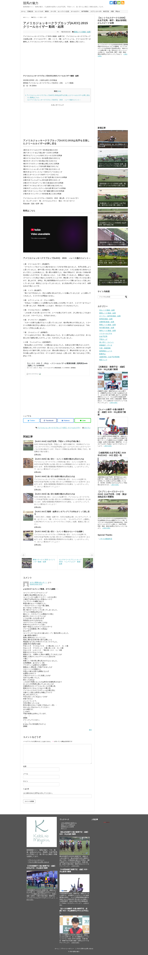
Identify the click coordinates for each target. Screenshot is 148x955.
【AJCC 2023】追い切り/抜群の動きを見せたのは (54, 494)
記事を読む (37, 454)
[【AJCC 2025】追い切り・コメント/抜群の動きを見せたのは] (28, 463)
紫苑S (47, 11)
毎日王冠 (106, 11)
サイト (25, 781)
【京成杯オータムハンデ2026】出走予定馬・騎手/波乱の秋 (112, 224)
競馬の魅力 (30, 3)
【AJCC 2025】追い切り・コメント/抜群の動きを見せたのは (59, 459)
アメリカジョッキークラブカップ (49, 428)
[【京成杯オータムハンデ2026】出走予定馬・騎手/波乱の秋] (113, 218)
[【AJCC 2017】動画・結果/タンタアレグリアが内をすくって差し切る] (28, 516)
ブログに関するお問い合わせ (38, 862)
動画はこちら (33, 97)
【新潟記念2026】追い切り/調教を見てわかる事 (113, 145)
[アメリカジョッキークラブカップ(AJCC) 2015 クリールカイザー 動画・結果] (65, 420)
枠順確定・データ (105, 345)
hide (59, 91)
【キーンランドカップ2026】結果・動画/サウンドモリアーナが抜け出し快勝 (112, 165)
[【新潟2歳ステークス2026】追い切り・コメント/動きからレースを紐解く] (113, 237)
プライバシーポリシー (36, 860)
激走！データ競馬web (68, 825)
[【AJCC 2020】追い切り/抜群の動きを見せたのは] (28, 481)
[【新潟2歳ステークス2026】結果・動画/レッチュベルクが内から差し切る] (113, 178)
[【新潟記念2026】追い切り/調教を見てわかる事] (113, 139)
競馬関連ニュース (105, 351)
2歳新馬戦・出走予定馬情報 (109, 357)
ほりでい (87, 428)
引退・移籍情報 (105, 348)
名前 (24, 766)
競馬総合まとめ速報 (67, 826)
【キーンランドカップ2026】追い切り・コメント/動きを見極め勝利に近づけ (112, 282)
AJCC (64, 428)
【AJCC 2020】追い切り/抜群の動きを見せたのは (54, 476)
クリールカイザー (74, 428)
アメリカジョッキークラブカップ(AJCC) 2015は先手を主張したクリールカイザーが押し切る (57, 95)
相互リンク (103, 360)
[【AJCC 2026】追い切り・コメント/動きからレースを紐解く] (28, 536)
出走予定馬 (103, 336)
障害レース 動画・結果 (107, 325)
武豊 (112, 11)
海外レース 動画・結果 (107, 330)
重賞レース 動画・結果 (82, 32)
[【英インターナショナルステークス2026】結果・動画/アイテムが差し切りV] (113, 257)
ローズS (53, 11)
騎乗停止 (102, 354)
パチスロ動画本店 (105, 539)
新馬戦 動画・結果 (106, 319)
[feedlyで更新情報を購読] (119, 2)
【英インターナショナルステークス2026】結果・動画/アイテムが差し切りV (113, 263)
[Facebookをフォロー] (115, 2)
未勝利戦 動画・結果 (106, 322)
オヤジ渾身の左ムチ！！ (38, 582)
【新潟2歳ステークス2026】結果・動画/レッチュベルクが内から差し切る (112, 184)
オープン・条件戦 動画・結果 (110, 316)
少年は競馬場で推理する (69, 823)
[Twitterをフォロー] (111, 2)
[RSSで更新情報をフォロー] (122, 2)
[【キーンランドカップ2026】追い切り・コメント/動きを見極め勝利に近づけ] (113, 276)
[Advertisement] (57, 59)
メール (25, 774)
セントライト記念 (63, 11)
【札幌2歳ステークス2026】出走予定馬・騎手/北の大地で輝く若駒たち (112, 204)
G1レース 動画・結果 (107, 310)
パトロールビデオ (105, 333)
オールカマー (75, 11)
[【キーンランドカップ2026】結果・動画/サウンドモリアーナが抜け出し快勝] (113, 159)
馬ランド (64, 828)
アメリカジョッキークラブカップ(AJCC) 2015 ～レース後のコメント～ (54, 100)
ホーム (23, 11)
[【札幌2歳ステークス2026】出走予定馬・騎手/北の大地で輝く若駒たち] (113, 198)
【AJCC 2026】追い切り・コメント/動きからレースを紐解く (59, 531)
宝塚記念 (30, 11)
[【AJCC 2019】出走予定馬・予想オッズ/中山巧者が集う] (28, 445)
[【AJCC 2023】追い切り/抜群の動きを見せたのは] (28, 498)
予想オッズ (103, 339)
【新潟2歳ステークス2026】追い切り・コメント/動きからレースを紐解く (112, 243)
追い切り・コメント (106, 342)
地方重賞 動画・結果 (106, 328)
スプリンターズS (96, 11)
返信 (90, 730)
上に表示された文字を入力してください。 (38, 793)
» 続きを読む (113, 402)
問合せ (118, 11)
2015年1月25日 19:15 (36, 584)
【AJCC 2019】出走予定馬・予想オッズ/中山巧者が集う (57, 441)
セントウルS (39, 11)
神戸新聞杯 (84, 11)
